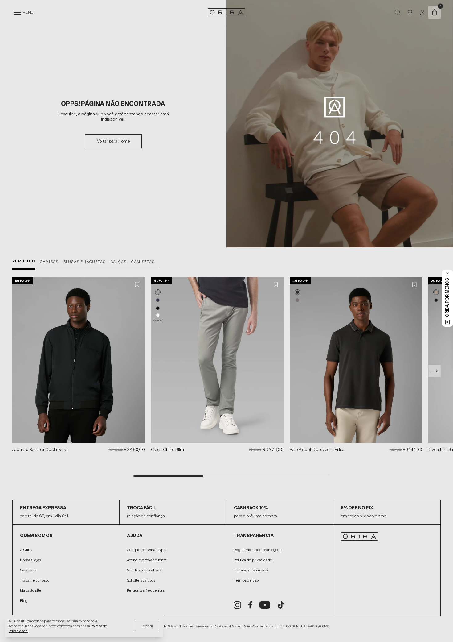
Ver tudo (23, 261)
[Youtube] (264, 605)
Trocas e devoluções (251, 570)
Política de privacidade (253, 560)
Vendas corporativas (144, 570)
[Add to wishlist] (137, 284)
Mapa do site (31, 590)
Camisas (49, 261)
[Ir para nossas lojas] (410, 12)
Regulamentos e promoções (257, 550)
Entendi (146, 626)
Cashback (28, 570)
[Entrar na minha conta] (422, 12)
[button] (158, 292)
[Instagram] (237, 605)
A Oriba (26, 550)
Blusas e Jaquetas (84, 261)
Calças (119, 261)
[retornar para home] (226, 12)
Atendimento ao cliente (147, 560)
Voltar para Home (113, 141)
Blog (23, 601)
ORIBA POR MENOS (447, 297)
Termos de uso (246, 580)
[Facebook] (250, 605)
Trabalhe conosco (35, 580)
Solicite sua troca (141, 580)
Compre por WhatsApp (146, 550)
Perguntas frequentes (146, 590)
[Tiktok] (281, 605)
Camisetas (142, 261)
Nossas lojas (30, 560)
